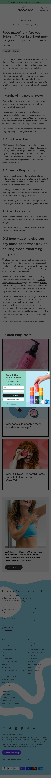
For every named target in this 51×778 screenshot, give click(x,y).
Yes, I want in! (13, 395)
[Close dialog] (48, 372)
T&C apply (13, 404)
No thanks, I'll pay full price (13, 399)
